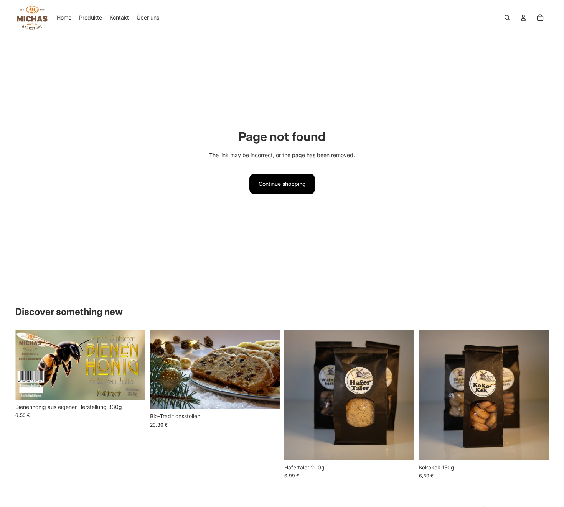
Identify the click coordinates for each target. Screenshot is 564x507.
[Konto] (523, 17)
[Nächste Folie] (268, 369)
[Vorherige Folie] (161, 369)
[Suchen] (507, 17)
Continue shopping (282, 183)
